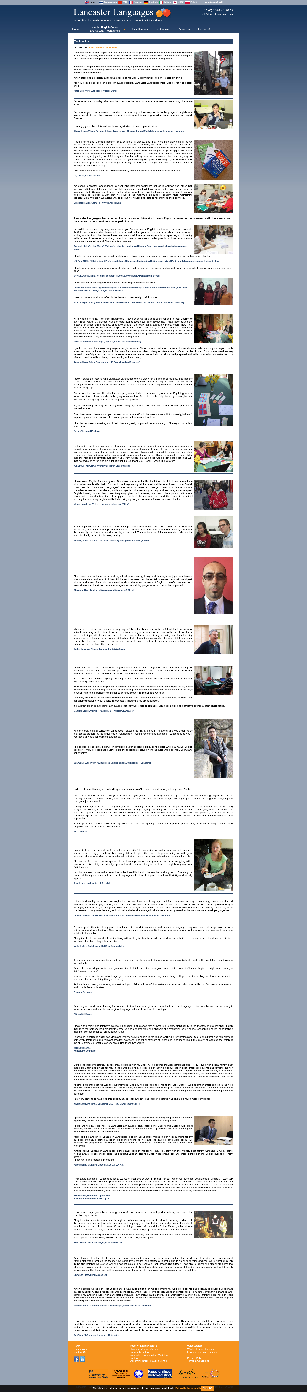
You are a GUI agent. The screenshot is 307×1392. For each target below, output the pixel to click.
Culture (134, 1357)
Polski (193, 2)
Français (138, 2)
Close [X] (207, 1388)
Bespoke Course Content (144, 1348)
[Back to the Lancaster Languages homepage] (122, 17)
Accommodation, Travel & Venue (148, 1360)
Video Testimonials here (102, 47)
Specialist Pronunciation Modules (149, 1354)
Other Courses (139, 29)
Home (75, 29)
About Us (184, 29)
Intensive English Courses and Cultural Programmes (105, 29)
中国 (125, 2)
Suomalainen (110, 2)
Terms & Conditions (198, 1360)
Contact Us (204, 29)
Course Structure (140, 1351)
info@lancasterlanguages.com (217, 14)
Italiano (167, 2)
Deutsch (153, 2)
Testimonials (163, 29)
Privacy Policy (195, 1357)
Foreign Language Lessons (202, 1351)
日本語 (181, 2)
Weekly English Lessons (200, 1348)
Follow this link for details (188, 1388)
